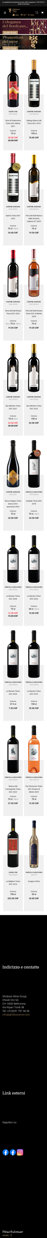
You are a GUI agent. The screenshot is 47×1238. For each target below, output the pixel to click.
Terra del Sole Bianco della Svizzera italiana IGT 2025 (34, 218)
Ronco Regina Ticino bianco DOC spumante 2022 (13, 504)
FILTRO (6, 1235)
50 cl (8, 324)
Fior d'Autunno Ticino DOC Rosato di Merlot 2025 (33, 789)
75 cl (13, 133)
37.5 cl (13, 704)
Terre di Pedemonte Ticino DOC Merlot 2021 (13, 123)
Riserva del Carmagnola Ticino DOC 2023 (13, 789)
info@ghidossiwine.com (16, 1014)
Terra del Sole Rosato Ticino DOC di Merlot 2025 (33, 313)
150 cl (34, 133)
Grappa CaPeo (34, 881)
